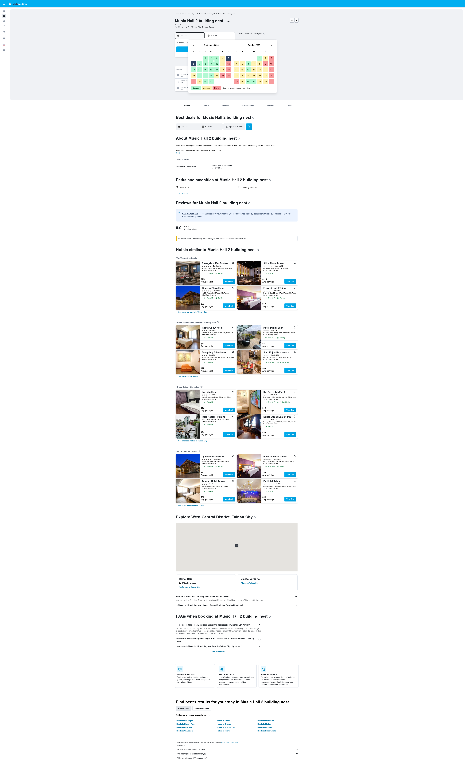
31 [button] (271, 81)
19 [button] (228, 69)
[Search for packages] (4, 26)
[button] (4, 3)
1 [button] (205, 58)
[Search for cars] (4, 21)
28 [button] (199, 81)
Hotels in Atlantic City (226, 727)
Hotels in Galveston (184, 731)
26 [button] (228, 75)
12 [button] (228, 63)
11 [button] (223, 63)
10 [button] (217, 63)
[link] (192, 312)
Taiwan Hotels (186, 14)
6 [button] (193, 63)
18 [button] (223, 69)
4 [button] (222, 58)
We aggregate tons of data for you (191, 753)
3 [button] (216, 58)
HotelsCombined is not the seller (191, 749)
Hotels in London (264, 727)
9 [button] (211, 63)
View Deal (229, 281)
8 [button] (205, 63)
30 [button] (211, 81)
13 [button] (194, 69)
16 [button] (211, 69)
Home (177, 14)
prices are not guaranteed (229, 742)
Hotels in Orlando (224, 724)
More (178, 153)
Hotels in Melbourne (265, 720)
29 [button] (205, 81)
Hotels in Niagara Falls (266, 731)
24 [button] (217, 75)
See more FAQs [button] (218, 651)
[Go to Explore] (4, 31)
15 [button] (205, 69)
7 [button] (199, 63)
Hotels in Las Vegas (184, 720)
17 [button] (217, 69)
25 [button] (223, 75)
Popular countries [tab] (201, 708)
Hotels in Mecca (223, 720)
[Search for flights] (4, 11)
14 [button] (199, 69)
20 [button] (194, 75)
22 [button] (205, 75)
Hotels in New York (184, 727)
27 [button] (194, 81)
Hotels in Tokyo (223, 731)
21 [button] (199, 75)
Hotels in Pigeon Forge (185, 724)
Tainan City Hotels (205, 14)
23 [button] (211, 75)
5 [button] (228, 58)
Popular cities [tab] (183, 708)
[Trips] (4, 38)
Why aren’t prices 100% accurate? (192, 758)
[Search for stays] (4, 16)
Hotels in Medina (264, 724)
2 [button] (211, 58)
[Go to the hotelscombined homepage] (18, 4)
